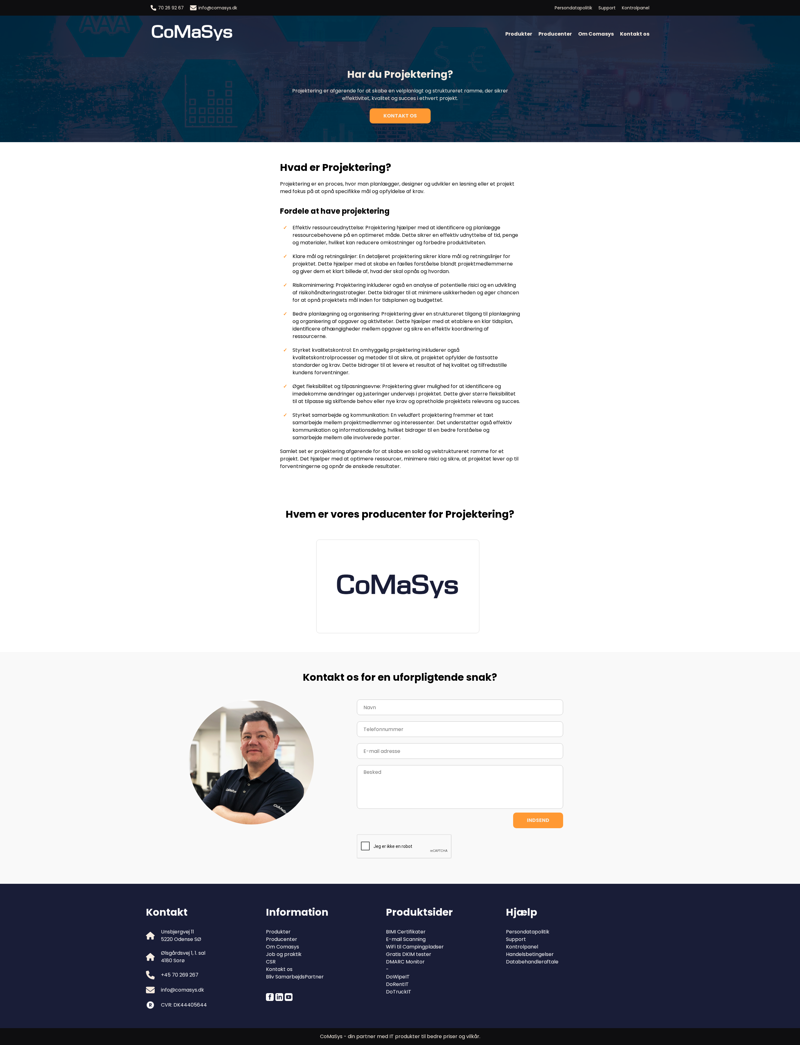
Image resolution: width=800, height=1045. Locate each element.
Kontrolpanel (635, 8)
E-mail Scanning (406, 939)
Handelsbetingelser (530, 954)
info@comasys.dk (217, 8)
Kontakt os (634, 33)
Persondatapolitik (573, 8)
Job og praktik (284, 954)
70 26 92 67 (171, 8)
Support (607, 8)
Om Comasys (596, 33)
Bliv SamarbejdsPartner (295, 976)
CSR (271, 961)
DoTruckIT (398, 991)
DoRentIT (397, 984)
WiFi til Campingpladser (415, 946)
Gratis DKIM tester (408, 954)
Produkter (518, 33)
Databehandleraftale (532, 961)
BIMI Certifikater (406, 931)
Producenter (555, 33)
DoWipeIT (398, 976)
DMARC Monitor (405, 961)
